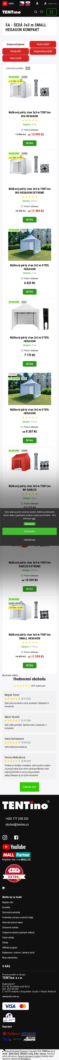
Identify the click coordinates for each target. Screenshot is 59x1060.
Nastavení (29, 524)
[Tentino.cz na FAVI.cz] (29, 874)
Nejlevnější (43, 44)
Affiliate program (9, 947)
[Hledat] (36, 12)
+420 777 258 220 (17, 819)
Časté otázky (8, 937)
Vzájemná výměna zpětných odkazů (18, 932)
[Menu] (4, 3)
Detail (29, 143)
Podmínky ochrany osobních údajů (17, 917)
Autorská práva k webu (12, 922)
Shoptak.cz (25, 1058)
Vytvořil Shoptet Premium (16, 1051)
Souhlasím (29, 531)
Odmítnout (29, 539)
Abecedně (15, 58)
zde (33, 518)
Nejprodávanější (43, 51)
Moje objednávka (9, 957)
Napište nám (7, 902)
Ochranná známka (10, 927)
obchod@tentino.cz (17, 824)
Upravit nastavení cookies (29, 1056)
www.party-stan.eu (10, 996)
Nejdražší (15, 51)
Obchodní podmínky (11, 912)
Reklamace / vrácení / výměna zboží (18, 952)
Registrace (52, 4)
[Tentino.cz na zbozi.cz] (29, 888)
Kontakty (6, 907)
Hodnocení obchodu (30, 679)
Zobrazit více (29, 786)
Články (5, 942)
